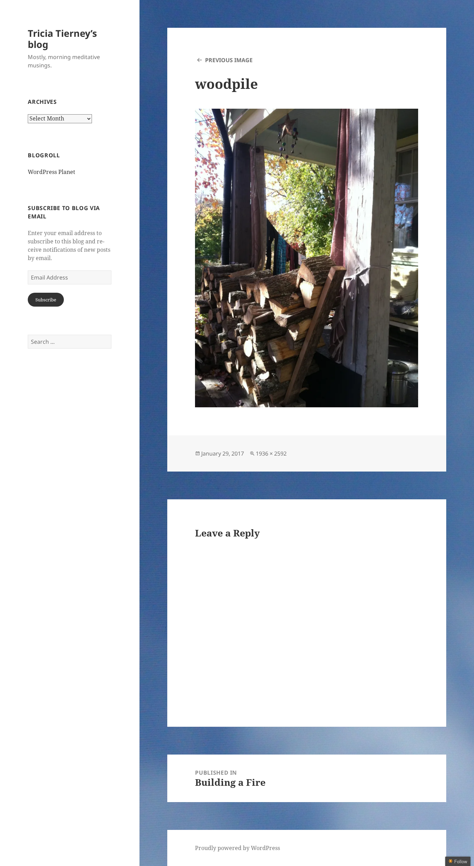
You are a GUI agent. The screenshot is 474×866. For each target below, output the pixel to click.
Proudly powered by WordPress (237, 848)
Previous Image (229, 60)
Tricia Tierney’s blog (62, 39)
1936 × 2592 (271, 453)
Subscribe (45, 300)
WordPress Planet (51, 172)
